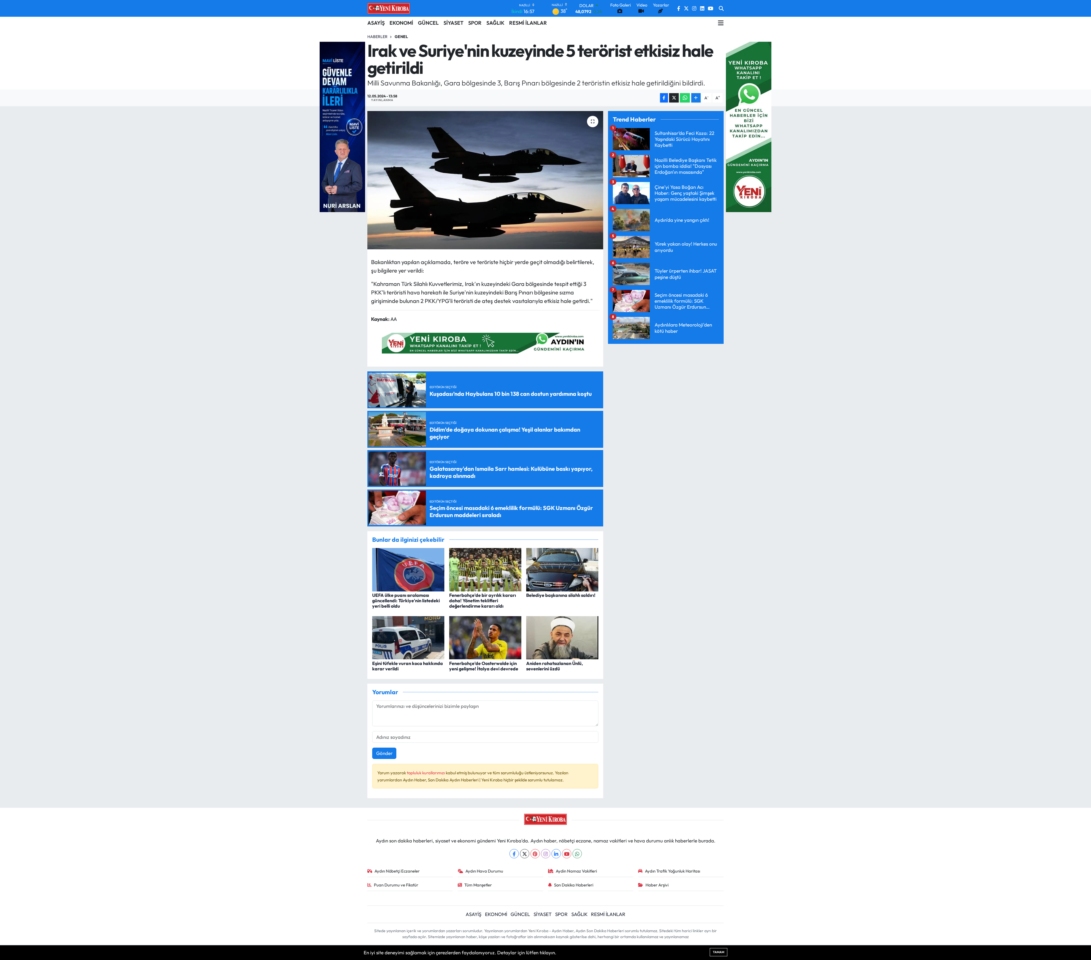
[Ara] (721, 8)
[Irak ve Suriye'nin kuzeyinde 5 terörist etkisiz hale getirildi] (485, 180)
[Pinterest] (535, 853)
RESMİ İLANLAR (528, 23)
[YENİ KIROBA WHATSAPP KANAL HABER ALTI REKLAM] (485, 342)
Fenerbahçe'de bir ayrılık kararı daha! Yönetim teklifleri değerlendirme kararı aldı (482, 600)
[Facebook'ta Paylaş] (664, 98)
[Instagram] (545, 853)
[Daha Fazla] (696, 98)
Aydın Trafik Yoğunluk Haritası (672, 871)
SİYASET (453, 23)
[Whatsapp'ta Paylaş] (685, 98)
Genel (401, 36)
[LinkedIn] (556, 853)
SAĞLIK (495, 23)
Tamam (718, 952)
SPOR (475, 23)
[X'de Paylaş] (674, 98)
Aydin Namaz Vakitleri (576, 871)
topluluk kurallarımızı (426, 772)
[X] (524, 853)
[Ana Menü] (721, 23)
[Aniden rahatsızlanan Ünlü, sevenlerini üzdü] (562, 637)
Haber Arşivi (657, 885)
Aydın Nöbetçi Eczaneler (397, 871)
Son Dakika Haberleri (573, 885)
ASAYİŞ (376, 23)
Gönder (384, 753)
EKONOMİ (401, 23)
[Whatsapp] (577, 853)
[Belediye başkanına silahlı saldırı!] (562, 569)
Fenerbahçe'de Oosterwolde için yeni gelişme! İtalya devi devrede (483, 666)
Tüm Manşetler (478, 885)
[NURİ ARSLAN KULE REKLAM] (342, 126)
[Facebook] (514, 853)
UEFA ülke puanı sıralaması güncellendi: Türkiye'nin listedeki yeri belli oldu (406, 600)
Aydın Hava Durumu (484, 871)
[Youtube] (566, 853)
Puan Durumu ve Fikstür (396, 885)
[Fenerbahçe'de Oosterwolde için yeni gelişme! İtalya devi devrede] (485, 637)
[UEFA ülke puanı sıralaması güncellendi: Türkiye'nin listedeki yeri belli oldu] (408, 569)
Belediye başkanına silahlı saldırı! (561, 595)
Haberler (377, 36)
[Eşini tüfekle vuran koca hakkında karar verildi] (408, 637)
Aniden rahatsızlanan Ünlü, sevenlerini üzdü (554, 666)
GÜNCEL (428, 23)
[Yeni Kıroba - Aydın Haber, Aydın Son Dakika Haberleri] (388, 8)
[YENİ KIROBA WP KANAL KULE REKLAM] (748, 126)
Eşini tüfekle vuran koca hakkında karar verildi (407, 666)
